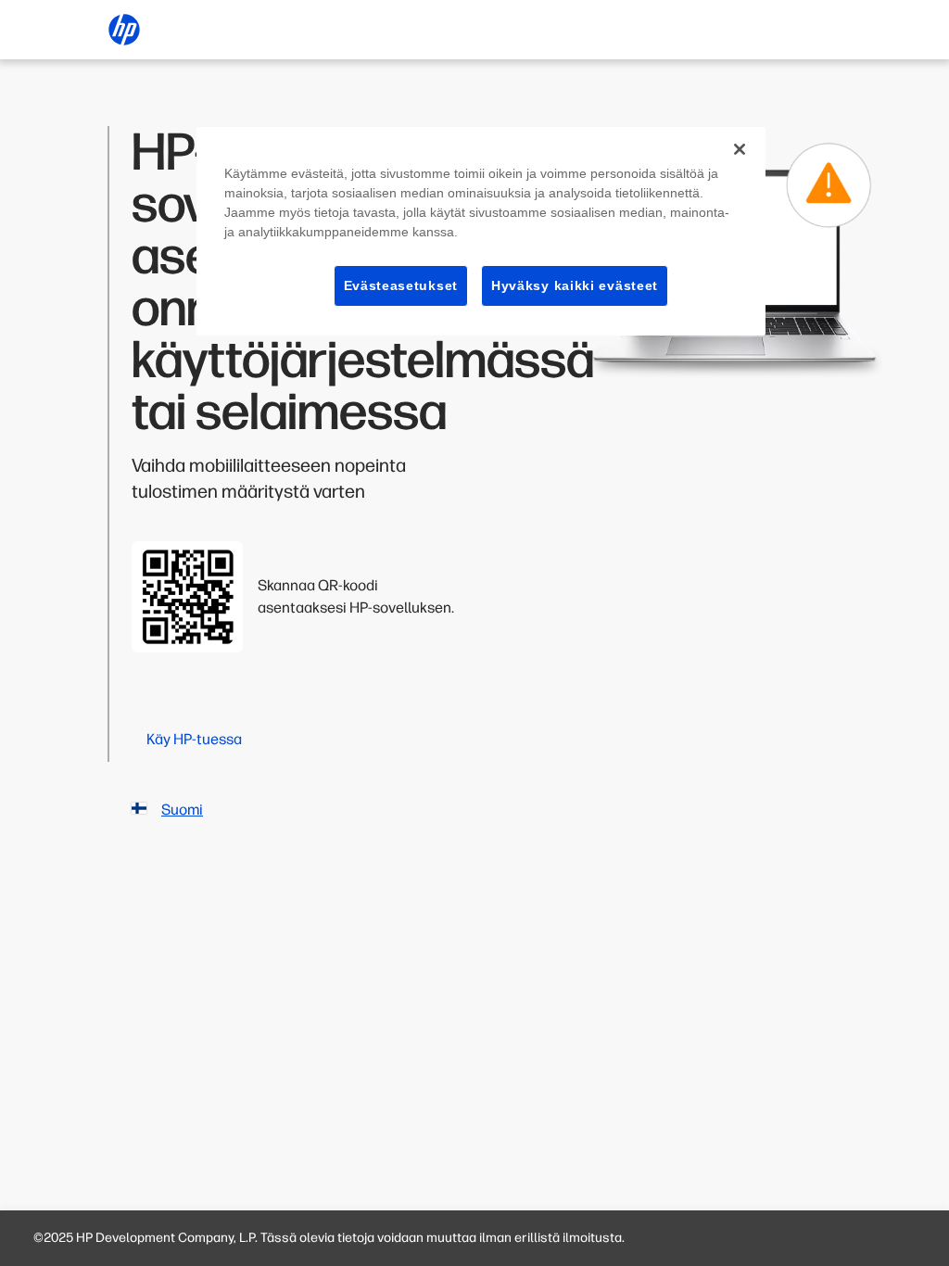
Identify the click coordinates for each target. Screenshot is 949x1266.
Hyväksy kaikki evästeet (574, 285)
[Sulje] (739, 149)
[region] (481, 231)
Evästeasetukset (401, 285)
